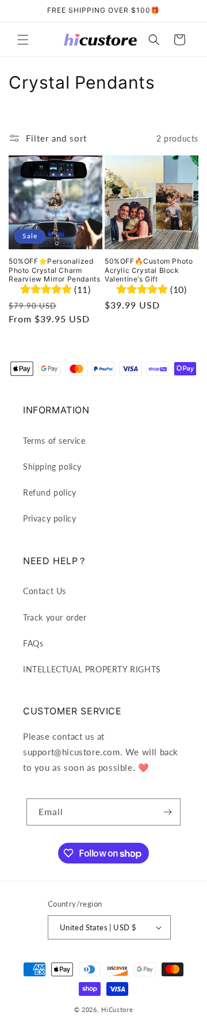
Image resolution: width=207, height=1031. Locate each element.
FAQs (33, 643)
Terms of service (54, 441)
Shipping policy (52, 466)
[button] (23, 39)
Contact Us (44, 591)
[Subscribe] (167, 811)
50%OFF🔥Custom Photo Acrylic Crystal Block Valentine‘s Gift (149, 270)
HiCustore (117, 1009)
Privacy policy (49, 518)
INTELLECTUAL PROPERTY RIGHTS (92, 669)
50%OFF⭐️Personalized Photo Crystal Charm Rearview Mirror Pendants (54, 270)
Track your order (55, 617)
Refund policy (49, 492)
